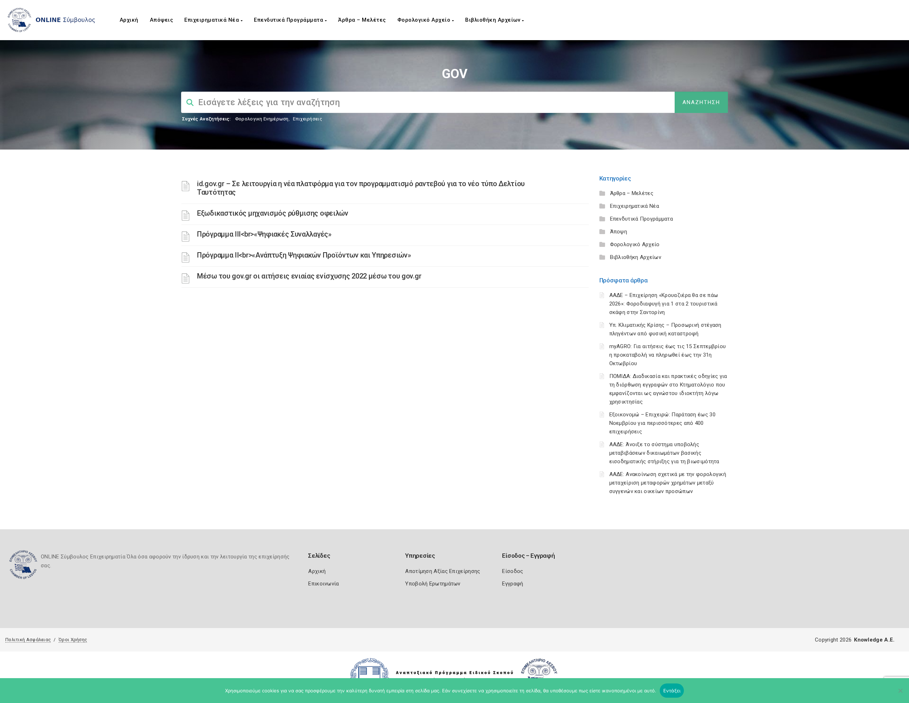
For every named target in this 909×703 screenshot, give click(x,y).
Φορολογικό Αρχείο (424, 20)
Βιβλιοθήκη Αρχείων (493, 20)
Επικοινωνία (323, 583)
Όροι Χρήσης (73, 639)
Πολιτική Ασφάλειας (28, 639)
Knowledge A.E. (874, 640)
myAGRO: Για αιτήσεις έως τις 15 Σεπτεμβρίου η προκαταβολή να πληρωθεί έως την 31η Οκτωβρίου (667, 355)
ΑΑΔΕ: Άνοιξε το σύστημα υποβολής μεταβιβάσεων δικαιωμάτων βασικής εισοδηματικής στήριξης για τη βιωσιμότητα (664, 453)
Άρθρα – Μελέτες (362, 20)
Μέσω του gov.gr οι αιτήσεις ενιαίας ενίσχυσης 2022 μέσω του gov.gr (309, 276)
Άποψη (618, 231)
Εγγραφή (512, 583)
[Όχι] (900, 694)
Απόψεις (161, 20)
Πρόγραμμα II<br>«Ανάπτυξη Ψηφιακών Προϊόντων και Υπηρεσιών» (304, 255)
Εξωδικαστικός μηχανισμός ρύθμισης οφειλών (272, 213)
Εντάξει (672, 690)
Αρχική (129, 20)
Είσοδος (512, 571)
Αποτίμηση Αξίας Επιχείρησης (442, 571)
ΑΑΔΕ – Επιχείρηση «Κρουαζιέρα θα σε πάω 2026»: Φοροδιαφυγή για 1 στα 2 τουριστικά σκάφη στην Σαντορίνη (663, 303)
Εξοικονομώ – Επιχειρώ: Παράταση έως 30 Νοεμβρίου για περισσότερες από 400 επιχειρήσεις (662, 423)
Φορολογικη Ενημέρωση (262, 118)
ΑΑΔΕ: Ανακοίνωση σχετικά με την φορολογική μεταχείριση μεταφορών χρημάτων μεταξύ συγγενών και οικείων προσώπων (667, 482)
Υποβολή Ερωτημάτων (432, 583)
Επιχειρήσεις (307, 118)
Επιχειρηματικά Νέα (212, 20)
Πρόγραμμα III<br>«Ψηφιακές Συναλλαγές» (264, 234)
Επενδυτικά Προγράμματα (289, 20)
